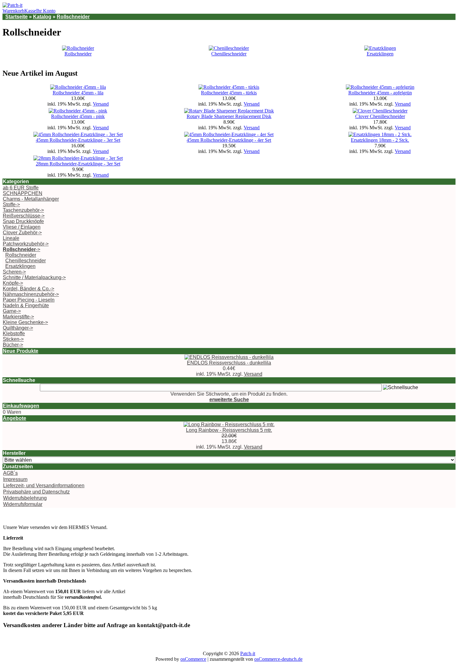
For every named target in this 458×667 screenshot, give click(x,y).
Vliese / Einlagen (22, 227)
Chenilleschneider (228, 53)
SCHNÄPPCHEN (22, 193)
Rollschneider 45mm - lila (78, 92)
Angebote (14, 418)
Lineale (11, 238)
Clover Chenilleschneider (380, 116)
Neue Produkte (20, 351)
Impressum (15, 479)
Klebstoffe (14, 333)
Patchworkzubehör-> (26, 243)
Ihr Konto (45, 10)
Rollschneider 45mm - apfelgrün (380, 92)
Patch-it (247, 653)
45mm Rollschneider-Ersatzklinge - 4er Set (229, 140)
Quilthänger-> (18, 328)
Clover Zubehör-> (22, 232)
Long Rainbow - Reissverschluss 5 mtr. (229, 430)
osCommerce (193, 659)
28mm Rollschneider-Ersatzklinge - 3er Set (78, 163)
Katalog (42, 16)
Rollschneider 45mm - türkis (229, 92)
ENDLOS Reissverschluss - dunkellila (229, 362)
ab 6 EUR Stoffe (21, 187)
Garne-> (12, 311)
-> (21, 249)
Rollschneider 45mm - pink (78, 116)
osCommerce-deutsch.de (278, 659)
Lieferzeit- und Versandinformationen (43, 485)
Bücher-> (13, 344)
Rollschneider (73, 16)
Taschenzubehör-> (23, 210)
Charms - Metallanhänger (31, 199)
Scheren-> (14, 271)
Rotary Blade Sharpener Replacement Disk (229, 116)
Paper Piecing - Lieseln (29, 300)
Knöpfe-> (13, 283)
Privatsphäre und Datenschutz (36, 491)
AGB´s (10, 473)
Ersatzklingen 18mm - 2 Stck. (380, 140)
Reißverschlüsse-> (24, 215)
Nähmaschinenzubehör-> (31, 294)
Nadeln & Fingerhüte (26, 305)
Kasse (30, 10)
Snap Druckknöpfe (23, 221)
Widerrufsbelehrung (25, 498)
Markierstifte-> (18, 316)
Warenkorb (13, 10)
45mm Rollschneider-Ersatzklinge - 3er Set (78, 140)
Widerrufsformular (22, 504)
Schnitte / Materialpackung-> (34, 277)
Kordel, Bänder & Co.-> (28, 288)
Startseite (16, 16)
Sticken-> (13, 339)
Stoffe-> (11, 204)
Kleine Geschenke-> (25, 322)
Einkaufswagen (21, 405)
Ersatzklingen (380, 53)
